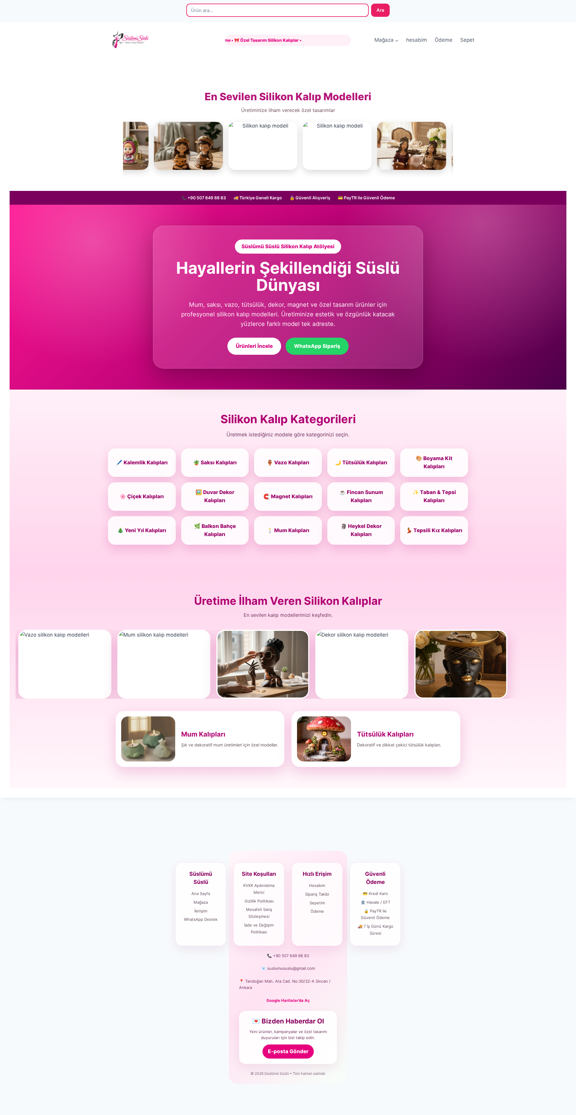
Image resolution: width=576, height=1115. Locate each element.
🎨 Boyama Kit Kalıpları (434, 462)
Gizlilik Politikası (259, 901)
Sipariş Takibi (317, 894)
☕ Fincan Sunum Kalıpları (361, 496)
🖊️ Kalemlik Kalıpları (142, 463)
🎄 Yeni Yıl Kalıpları (141, 530)
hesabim (416, 40)
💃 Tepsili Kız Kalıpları (434, 530)
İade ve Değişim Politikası (259, 928)
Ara (380, 10)
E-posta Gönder (288, 1051)
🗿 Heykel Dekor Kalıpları (361, 530)
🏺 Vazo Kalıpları (288, 463)
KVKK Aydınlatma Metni (258, 889)
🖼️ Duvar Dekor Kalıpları (215, 496)
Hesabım (317, 885)
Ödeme (443, 40)
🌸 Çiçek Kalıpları (142, 496)
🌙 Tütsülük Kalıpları (361, 463)
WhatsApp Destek (201, 919)
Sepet (467, 40)
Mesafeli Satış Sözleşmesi (259, 913)
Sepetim (317, 902)
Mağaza (201, 902)
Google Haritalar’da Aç (288, 1000)
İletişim (200, 911)
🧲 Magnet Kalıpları (288, 496)
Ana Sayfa (200, 893)
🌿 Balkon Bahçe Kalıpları (215, 530)
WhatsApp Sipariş (317, 346)
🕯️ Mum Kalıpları (288, 530)
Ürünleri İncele (254, 346)
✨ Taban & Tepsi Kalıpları (434, 496)
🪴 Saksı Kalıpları (215, 463)
